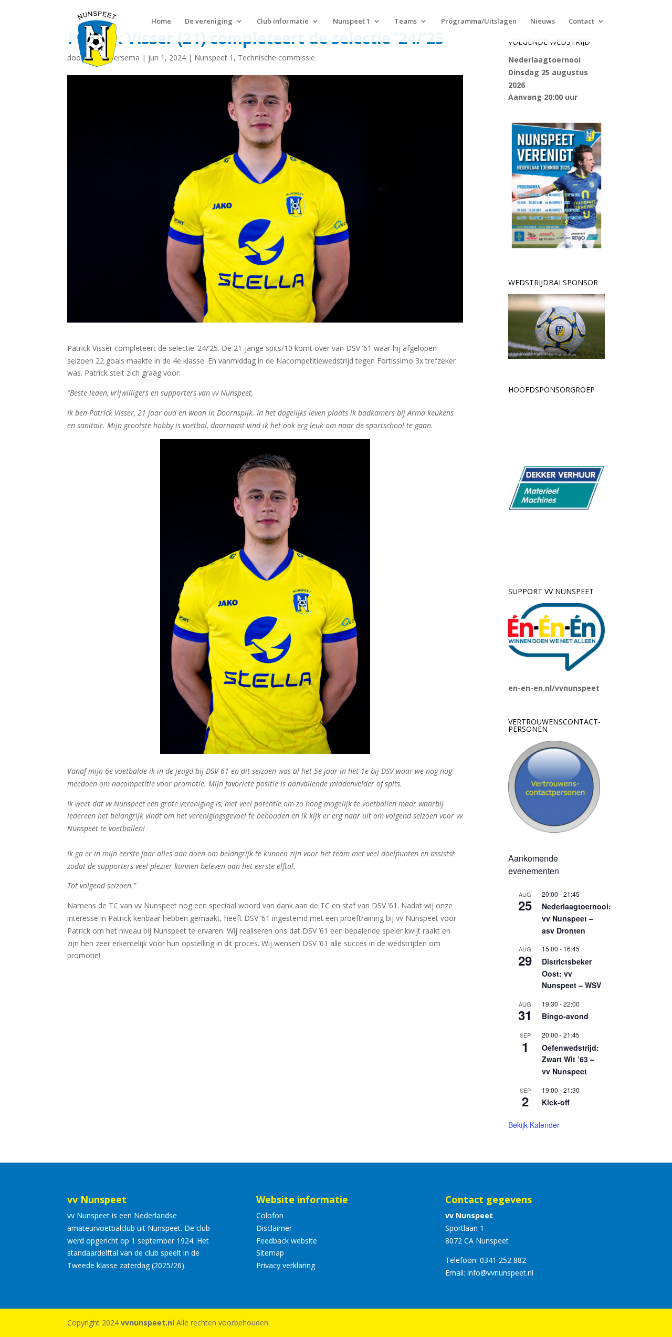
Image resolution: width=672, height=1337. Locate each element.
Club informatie (283, 21)
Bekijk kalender (534, 1125)
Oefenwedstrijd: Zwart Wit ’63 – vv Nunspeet (570, 1059)
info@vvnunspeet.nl (500, 1273)
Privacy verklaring (285, 1265)
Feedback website (286, 1241)
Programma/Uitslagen (479, 21)
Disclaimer (274, 1228)
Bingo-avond (565, 1016)
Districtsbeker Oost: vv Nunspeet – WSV (571, 973)
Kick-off (556, 1102)
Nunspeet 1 (351, 21)
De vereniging (209, 21)
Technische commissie (276, 58)
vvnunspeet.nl (147, 1323)
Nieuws (542, 21)
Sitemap (270, 1253)
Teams (405, 21)
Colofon (270, 1215)
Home (161, 21)
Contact (581, 21)
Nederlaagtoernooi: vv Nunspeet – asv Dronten (576, 918)
